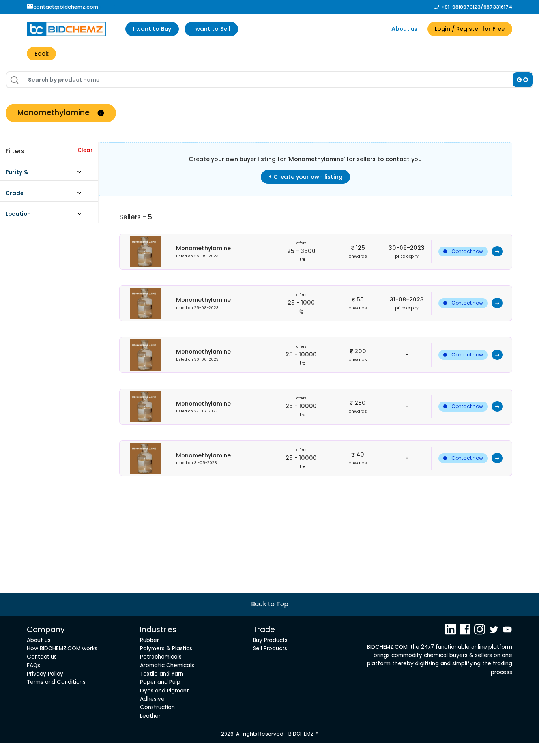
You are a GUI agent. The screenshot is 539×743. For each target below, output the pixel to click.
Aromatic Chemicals (167, 665)
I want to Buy (152, 29)
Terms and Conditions (56, 682)
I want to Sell (211, 29)
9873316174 (497, 7)
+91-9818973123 (461, 7)
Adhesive (152, 699)
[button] (47, 174)
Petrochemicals (161, 657)
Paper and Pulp (160, 682)
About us (404, 29)
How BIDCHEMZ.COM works (62, 648)
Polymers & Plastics (166, 648)
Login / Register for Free (470, 29)
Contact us (42, 657)
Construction (157, 707)
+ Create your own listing (305, 177)
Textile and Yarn (161, 673)
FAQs (33, 665)
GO (523, 79)
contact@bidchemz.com (65, 7)
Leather (150, 716)
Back (41, 54)
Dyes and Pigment (164, 690)
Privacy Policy (45, 673)
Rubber (149, 640)
